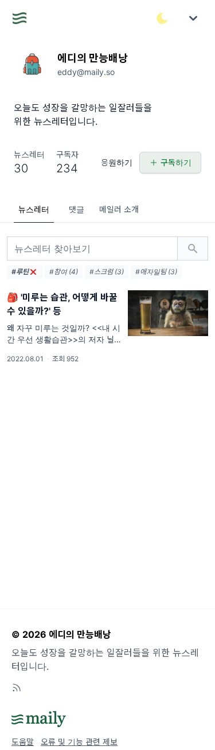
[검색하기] (192, 248)
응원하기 (116, 162)
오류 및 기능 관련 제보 (79, 742)
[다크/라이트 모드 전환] (162, 18)
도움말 (22, 742)
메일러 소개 (119, 209)
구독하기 (176, 162)
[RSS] (16, 687)
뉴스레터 (33, 209)
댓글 (76, 209)
